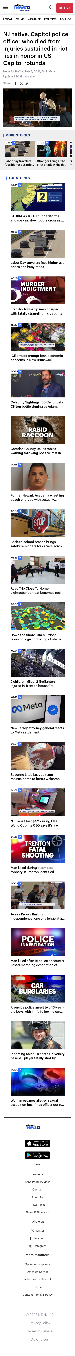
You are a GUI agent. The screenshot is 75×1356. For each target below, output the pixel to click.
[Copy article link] (26, 83)
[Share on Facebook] (15, 83)
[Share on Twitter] (21, 83)
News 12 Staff (12, 71)
